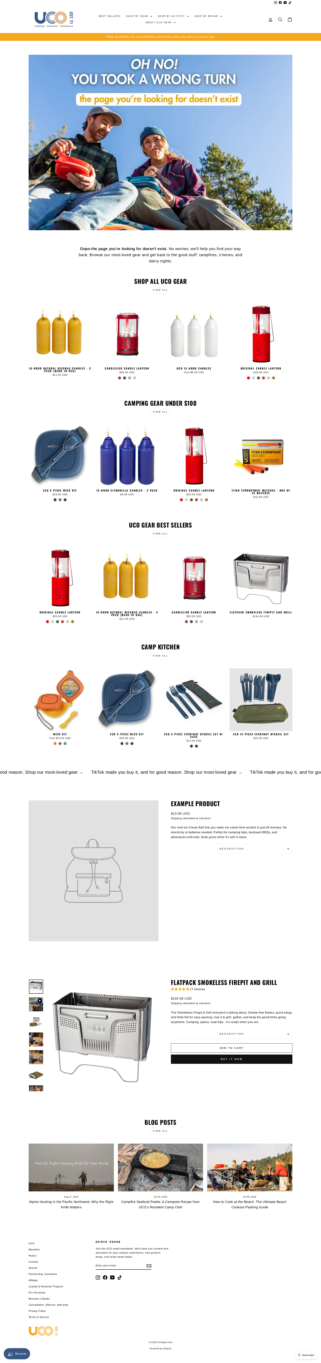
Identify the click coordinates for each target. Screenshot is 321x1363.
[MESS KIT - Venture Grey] (60, 743)
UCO (32, 1243)
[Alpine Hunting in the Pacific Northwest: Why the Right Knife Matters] (71, 1167)
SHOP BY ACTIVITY (172, 16)
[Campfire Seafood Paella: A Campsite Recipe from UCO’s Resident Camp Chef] (160, 1167)
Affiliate (33, 1280)
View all (160, 290)
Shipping (176, 818)
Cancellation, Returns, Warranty (48, 1304)
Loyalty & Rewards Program (46, 1286)
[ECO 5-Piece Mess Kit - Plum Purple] (60, 500)
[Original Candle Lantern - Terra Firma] (263, 378)
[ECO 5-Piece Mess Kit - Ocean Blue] (55, 500)
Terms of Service (39, 1317)
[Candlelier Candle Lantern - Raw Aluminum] (134, 378)
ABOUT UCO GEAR (159, 22)
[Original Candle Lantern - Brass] (273, 378)
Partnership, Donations (43, 1274)
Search (33, 1268)
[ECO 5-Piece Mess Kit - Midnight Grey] (65, 500)
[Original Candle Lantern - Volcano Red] (248, 378)
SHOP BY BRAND (207, 16)
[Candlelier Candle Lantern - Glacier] (129, 378)
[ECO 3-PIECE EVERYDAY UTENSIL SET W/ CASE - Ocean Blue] (191, 746)
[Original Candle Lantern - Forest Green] (258, 378)
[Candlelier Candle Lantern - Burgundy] (119, 378)
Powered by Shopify (160, 1348)
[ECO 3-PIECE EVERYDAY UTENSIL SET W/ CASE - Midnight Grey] (196, 746)
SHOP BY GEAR (137, 16)
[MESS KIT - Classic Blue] (65, 743)
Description (231, 848)
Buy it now (232, 1059)
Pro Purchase (37, 1292)
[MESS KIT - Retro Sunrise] (55, 743)
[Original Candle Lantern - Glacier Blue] (253, 378)
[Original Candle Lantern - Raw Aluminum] (268, 378)
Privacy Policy (37, 1311)
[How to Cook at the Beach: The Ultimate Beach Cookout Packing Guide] (249, 1167)
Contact (33, 1261)
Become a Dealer (39, 1298)
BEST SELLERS (110, 16)
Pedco (32, 1255)
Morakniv (34, 1249)
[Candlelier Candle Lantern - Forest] (124, 378)
